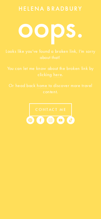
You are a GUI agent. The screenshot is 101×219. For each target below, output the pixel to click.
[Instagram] (50, 120)
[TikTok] (71, 120)
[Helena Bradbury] (40, 120)
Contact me (50, 109)
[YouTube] (61, 120)
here (57, 74)
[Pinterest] (30, 120)
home (43, 85)
